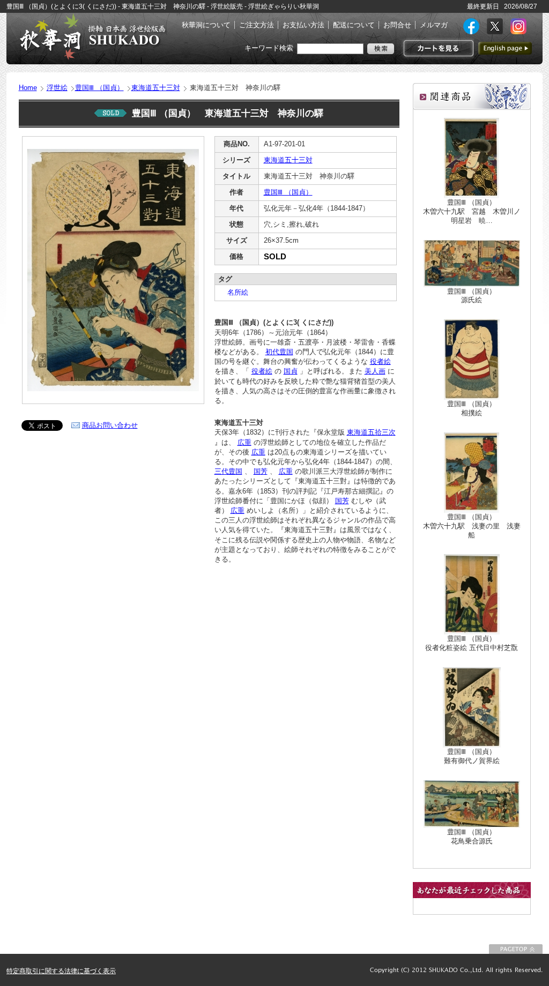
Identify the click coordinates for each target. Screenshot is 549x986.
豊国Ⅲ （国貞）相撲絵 (471, 408)
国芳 (261, 471)
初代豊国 (279, 352)
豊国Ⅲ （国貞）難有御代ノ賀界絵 (472, 756)
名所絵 (234, 292)
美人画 (375, 371)
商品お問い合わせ (110, 425)
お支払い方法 (303, 25)
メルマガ (434, 25)
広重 (244, 442)
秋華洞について (206, 25)
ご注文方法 (256, 25)
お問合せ (397, 25)
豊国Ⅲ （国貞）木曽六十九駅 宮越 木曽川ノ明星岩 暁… (472, 211)
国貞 (291, 371)
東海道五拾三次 (371, 432)
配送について (354, 25)
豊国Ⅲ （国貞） (99, 88)
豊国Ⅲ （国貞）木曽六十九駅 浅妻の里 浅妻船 (472, 526)
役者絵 (380, 361)
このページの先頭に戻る (516, 949)
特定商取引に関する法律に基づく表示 (61, 971)
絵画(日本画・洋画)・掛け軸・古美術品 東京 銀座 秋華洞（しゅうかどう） (92, 36)
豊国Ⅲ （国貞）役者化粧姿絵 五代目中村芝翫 (471, 643)
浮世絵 (57, 88)
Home (28, 88)
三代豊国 (228, 471)
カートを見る (437, 48)
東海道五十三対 (155, 88)
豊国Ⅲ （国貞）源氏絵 (471, 295)
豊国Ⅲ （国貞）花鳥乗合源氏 (471, 836)
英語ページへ (505, 48)
